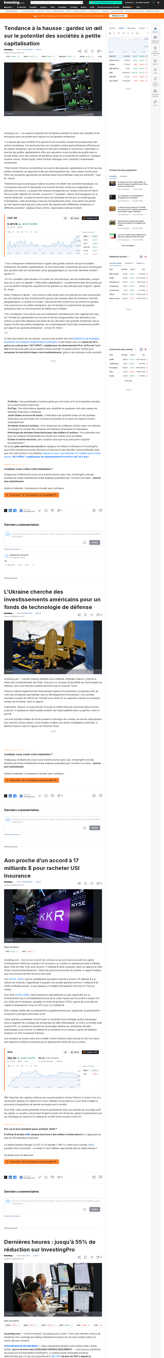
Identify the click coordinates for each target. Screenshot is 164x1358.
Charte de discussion (12, 549)
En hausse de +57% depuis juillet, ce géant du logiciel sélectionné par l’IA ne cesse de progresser (133, 184)
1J (9, 232)
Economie (105, 11)
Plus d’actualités (128, 246)
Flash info (40, 11)
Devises (112, 28)
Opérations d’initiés (152, 11)
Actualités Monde (117, 11)
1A (26, 232)
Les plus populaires (28, 11)
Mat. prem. (131, 28)
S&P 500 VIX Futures (117, 68)
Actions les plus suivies (121, 349)
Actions (68, 11)
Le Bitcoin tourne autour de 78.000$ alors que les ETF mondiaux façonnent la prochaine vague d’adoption (132, 209)
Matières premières (80, 11)
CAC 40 (112, 56)
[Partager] (79, 51)
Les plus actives (115, 263)
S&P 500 (56, 1356)
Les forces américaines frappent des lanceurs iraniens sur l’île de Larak (132, 236)
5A (31, 232)
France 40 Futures (116, 60)
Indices (121, 28)
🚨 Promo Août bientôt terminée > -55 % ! (106, 2)
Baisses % (141, 263)
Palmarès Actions (118, 256)
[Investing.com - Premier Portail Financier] (14, 2)
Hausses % (129, 263)
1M (17, 232)
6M (22, 232)
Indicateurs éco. (94, 11)
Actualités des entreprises (135, 11)
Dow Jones (113, 81)
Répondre (11, 565)
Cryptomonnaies (58, 11)
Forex (48, 11)
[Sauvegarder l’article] (86, 51)
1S (13, 232)
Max (35, 232)
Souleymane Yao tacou (19, 555)
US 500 (112, 64)
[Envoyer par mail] (52, 510)
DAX (111, 73)
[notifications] (153, 2)
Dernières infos (11, 11)
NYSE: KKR (22, 994)
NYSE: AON (16, 979)
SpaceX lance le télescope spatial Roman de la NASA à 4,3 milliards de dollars (131, 223)
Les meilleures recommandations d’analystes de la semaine (130, 197)
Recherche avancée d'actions (108, 7)
